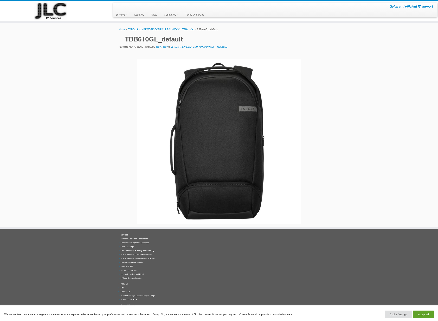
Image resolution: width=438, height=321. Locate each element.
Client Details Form (129, 299)
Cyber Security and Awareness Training (137, 258)
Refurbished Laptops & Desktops (135, 242)
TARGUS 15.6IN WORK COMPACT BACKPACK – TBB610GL (161, 29)
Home (122, 29)
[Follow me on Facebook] (118, 7)
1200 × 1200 (161, 46)
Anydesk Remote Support (132, 262)
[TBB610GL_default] (219, 141)
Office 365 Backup (129, 270)
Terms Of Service (194, 14)
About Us (139, 14)
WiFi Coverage (127, 246)
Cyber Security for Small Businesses (136, 254)
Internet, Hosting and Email (132, 274)
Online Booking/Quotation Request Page (138, 295)
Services (121, 14)
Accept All (423, 314)
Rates (154, 14)
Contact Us (170, 14)
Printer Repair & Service (131, 278)
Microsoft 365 (127, 266)
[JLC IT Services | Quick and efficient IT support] (50, 11)
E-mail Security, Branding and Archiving (137, 250)
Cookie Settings (398, 314)
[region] (219, 313)
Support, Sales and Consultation (134, 238)
